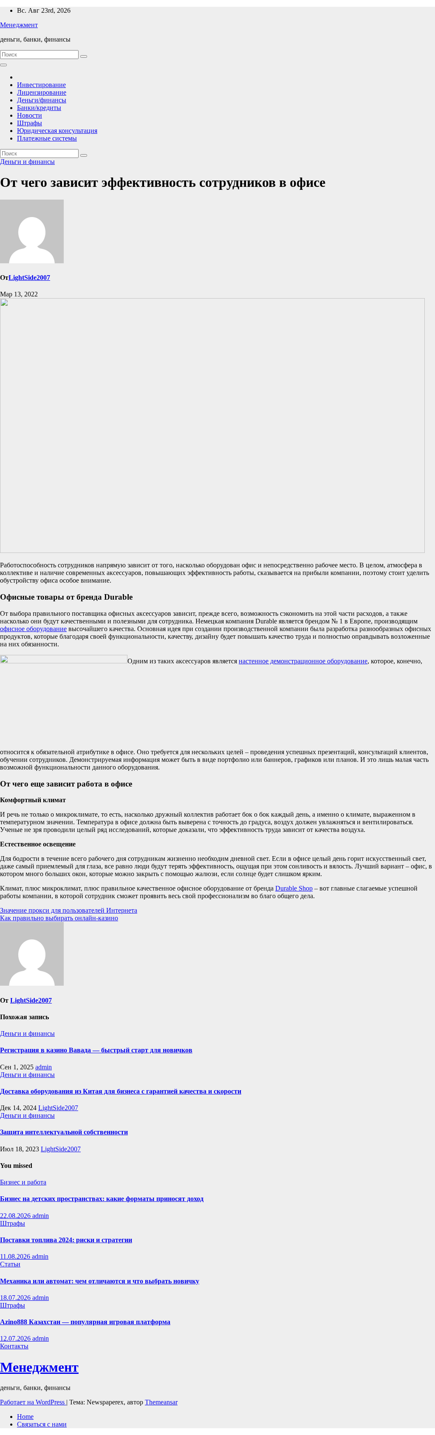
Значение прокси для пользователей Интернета (68, 910)
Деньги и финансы (27, 161)
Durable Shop (294, 888)
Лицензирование (41, 92)
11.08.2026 (16, 1256)
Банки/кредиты (39, 107)
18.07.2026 (16, 1297)
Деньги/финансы (41, 100)
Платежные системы (47, 138)
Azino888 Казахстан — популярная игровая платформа (85, 1321)
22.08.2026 (16, 1215)
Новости (29, 115)
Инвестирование (41, 84)
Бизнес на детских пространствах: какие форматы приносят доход (101, 1198)
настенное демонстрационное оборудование (303, 661)
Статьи (10, 1264)
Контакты (14, 1346)
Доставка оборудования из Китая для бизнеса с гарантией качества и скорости (120, 1091)
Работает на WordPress (33, 1402)
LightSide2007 (29, 277)
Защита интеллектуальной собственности (64, 1132)
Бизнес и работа (23, 1182)
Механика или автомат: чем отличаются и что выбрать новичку (99, 1281)
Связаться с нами (42, 1424)
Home (25, 1416)
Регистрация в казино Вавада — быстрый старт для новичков (96, 1050)
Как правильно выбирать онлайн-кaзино (59, 918)
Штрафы (29, 123)
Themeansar (161, 1402)
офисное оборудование (33, 628)
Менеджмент (19, 24)
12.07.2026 (16, 1338)
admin (43, 1067)
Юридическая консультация (57, 130)
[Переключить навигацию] (3, 65)
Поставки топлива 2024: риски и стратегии (66, 1239)
